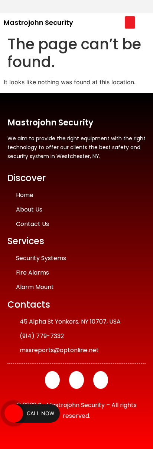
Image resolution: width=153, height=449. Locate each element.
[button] (130, 22)
